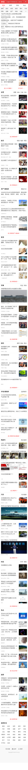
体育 (11, 8)
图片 (21, 8)
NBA (18, 92)
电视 (18, 141)
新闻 (2, 8)
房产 (11, 11)
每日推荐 (24, 440)
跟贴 (19, 734)
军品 (21, 285)
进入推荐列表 (13, 719)
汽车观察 (24, 494)
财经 (16, 8)
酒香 (19, 740)
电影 (21, 141)
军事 (2, 11)
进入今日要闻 (7, 88)
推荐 (10, 5)
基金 (21, 343)
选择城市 (24, 391)
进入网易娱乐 (13, 185)
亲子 (3, 740)
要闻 (3, 5)
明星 (25, 141)
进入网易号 (13, 490)
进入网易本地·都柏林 (13, 436)
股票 (18, 343)
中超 (22, 92)
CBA (25, 92)
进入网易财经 (13, 387)
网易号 (3, 440)
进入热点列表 (13, 671)
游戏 (24, 734)
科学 (21, 562)
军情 (25, 285)
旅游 (24, 737)
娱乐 (7, 8)
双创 (14, 740)
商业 (25, 343)
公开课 (8, 737)
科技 (16, 11)
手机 (14, 732)
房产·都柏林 (5, 189)
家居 (2, 237)
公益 (21, 11)
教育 (3, 737)
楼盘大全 (24, 189)
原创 (17, 5)
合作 (15, 749)
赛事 (15, 92)
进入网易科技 (13, 606)
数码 (19, 732)
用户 (26, 2)
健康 (14, 737)
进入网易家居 (13, 281)
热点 (24, 5)
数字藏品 (3, 743)
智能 (25, 562)
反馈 (8, 749)
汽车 (26, 8)
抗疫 (8, 743)
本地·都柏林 (5, 391)
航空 (24, 740)
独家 (19, 737)
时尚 (8, 734)
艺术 (8, 740)
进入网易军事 (13, 339)
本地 (24, 732)
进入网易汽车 (13, 558)
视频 (8, 732)
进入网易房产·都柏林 (13, 233)
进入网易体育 (13, 136)
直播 (7, 11)
